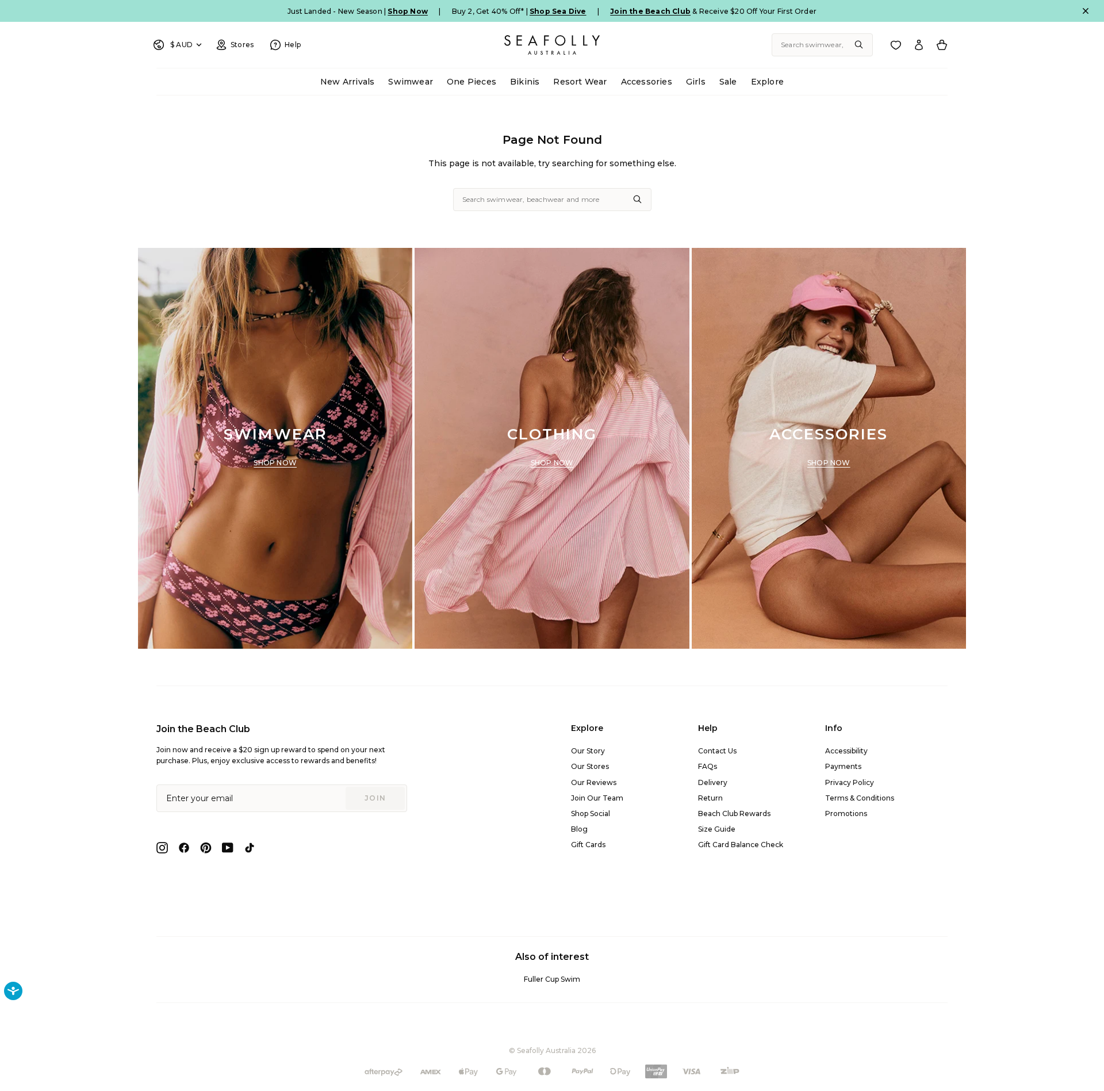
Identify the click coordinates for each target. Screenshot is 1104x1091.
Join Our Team (597, 798)
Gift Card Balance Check (740, 844)
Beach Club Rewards (734, 813)
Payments (843, 766)
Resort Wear (580, 81)
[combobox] (822, 44)
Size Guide (716, 829)
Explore (767, 81)
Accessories (646, 81)
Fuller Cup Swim (552, 979)
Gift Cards (588, 844)
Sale (728, 81)
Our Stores (590, 766)
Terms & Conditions (859, 798)
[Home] (552, 45)
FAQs (707, 766)
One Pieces (471, 81)
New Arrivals (347, 81)
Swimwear (410, 81)
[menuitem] (347, 82)
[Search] (859, 45)
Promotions (846, 813)
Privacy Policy (849, 782)
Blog (579, 829)
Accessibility (846, 751)
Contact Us (717, 751)
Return (710, 798)
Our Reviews (593, 782)
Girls (696, 81)
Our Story (588, 751)
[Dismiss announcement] (1085, 11)
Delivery (712, 782)
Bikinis (524, 81)
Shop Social (590, 813)
